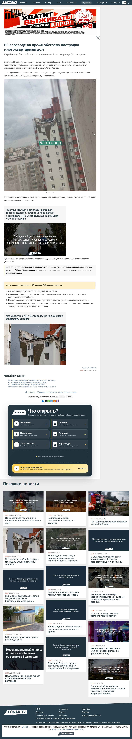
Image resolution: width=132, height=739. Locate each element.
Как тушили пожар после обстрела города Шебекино (26, 385)
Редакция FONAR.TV (89, 368)
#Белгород (30, 392)
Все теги (39, 712)
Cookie (25, 726)
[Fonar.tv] (9, 3)
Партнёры (86, 709)
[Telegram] (51, 401)
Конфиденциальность (91, 715)
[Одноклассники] (54, 401)
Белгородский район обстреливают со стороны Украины (27, 383)
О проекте (63, 709)
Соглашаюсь (67, 733)
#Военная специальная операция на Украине (56, 392)
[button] (94, 80)
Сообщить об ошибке (45, 715)
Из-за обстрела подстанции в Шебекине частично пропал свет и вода (31, 381)
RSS (38, 709)
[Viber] (57, 401)
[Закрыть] (98, 38)
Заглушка (63, 715)
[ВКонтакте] (43, 401)
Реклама (85, 712)
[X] (46, 401)
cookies (55, 722)
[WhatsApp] (48, 401)
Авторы (62, 712)
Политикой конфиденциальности (66, 729)
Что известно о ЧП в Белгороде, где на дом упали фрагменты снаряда (32, 387)
